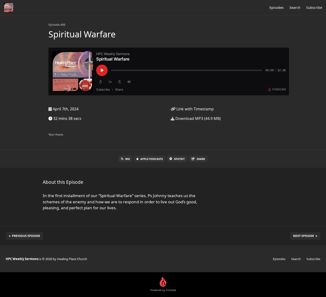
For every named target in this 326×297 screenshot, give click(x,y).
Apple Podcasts (151, 159)
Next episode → (305, 236)
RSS (127, 159)
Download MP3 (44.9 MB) (197, 118)
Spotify (179, 159)
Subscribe (314, 7)
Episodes (276, 7)
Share (201, 159)
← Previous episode (24, 236)
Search (294, 7)
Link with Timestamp (194, 109)
